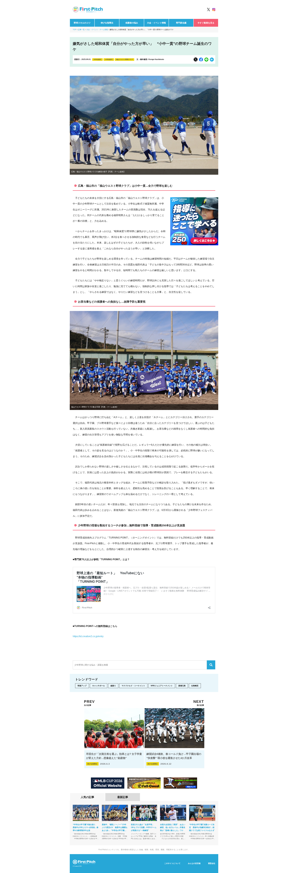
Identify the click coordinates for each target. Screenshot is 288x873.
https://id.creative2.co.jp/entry (88, 636)
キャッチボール (98, 686)
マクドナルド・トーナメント (133, 686)
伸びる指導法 (107, 23)
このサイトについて (172, 863)
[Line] (206, 59)
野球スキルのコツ (82, 23)
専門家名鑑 (181, 23)
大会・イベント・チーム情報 (97, 29)
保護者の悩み (131, 23)
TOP (74, 29)
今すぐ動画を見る (206, 23)
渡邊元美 (182, 686)
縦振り (113, 686)
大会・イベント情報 (156, 23)
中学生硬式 (97, 59)
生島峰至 (194, 686)
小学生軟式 (108, 59)
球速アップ (82, 686)
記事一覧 (81, 29)
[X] (196, 59)
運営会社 (211, 863)
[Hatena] (212, 59)
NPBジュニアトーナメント (162, 686)
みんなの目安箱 (194, 863)
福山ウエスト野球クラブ (124, 59)
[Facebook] (201, 59)
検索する (211, 664)
